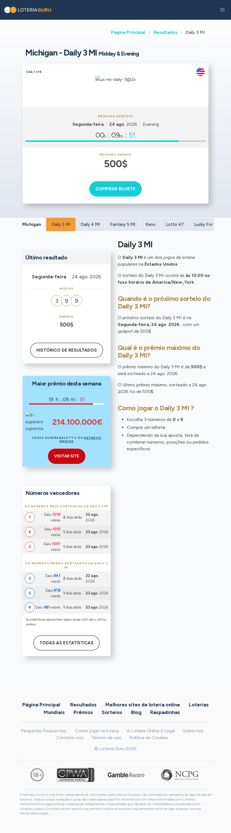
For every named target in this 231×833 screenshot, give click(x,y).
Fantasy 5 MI (122, 224)
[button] (222, 10)
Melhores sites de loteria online (142, 704)
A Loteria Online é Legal (151, 730)
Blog (136, 712)
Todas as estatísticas (66, 642)
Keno (151, 224)
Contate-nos (69, 737)
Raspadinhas (165, 712)
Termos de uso (106, 737)
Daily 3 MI (61, 224)
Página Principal (128, 32)
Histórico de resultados (66, 350)
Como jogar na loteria (97, 730)
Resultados (165, 32)
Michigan (31, 224)
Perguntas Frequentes (43, 730)
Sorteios (112, 712)
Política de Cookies (148, 737)
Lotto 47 (175, 224)
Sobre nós (193, 730)
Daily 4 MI (90, 224)
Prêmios (83, 712)
